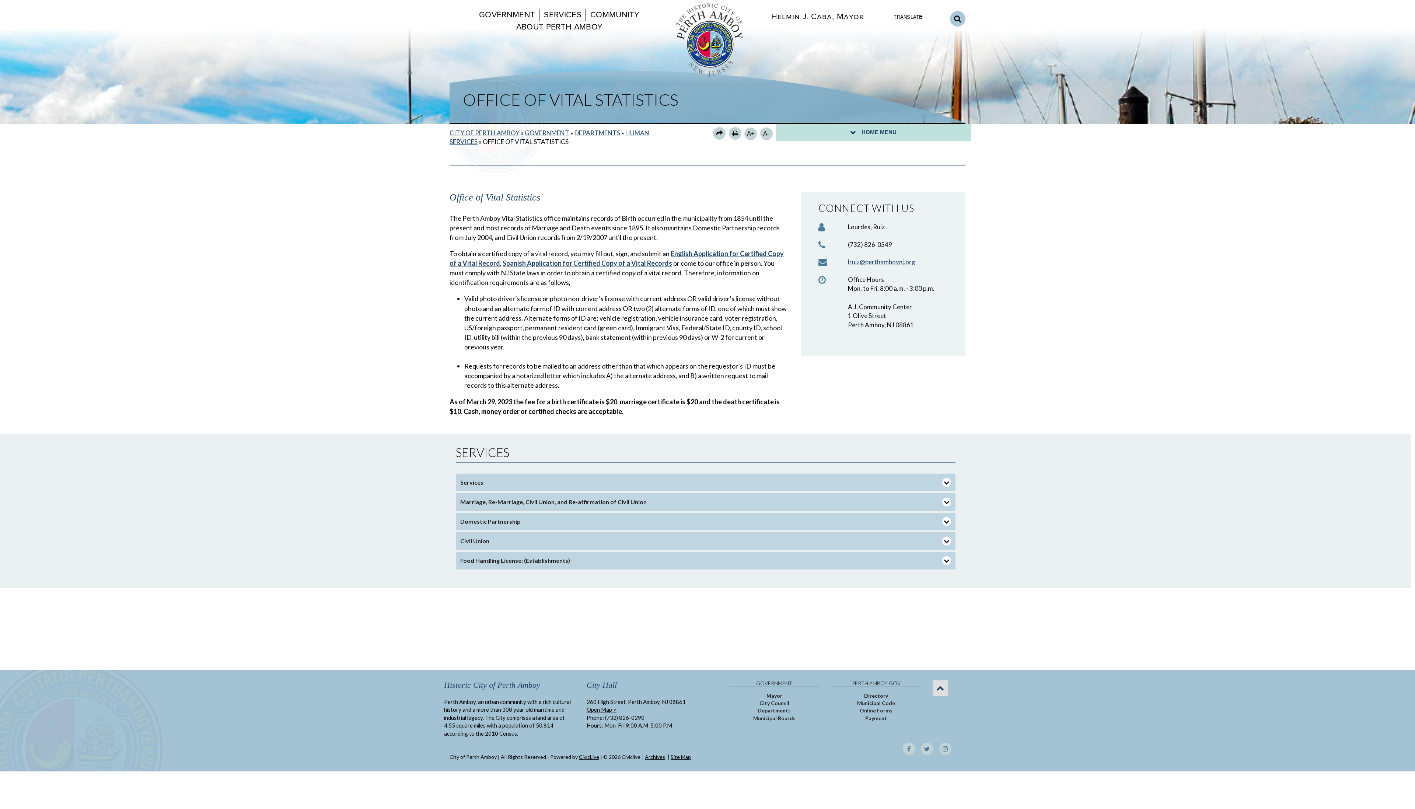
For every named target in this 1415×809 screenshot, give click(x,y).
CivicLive (589, 757)
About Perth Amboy (559, 27)
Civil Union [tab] (474, 540)
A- (766, 133)
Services (562, 15)
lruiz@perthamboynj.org (881, 262)
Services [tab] (471, 482)
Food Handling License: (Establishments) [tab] (515, 560)
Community (615, 15)
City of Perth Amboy (485, 133)
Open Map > (601, 709)
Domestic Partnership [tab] (490, 521)
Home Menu (879, 132)
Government (507, 15)
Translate (908, 17)
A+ (751, 133)
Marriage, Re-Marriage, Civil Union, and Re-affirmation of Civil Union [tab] (553, 501)
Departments (597, 133)
